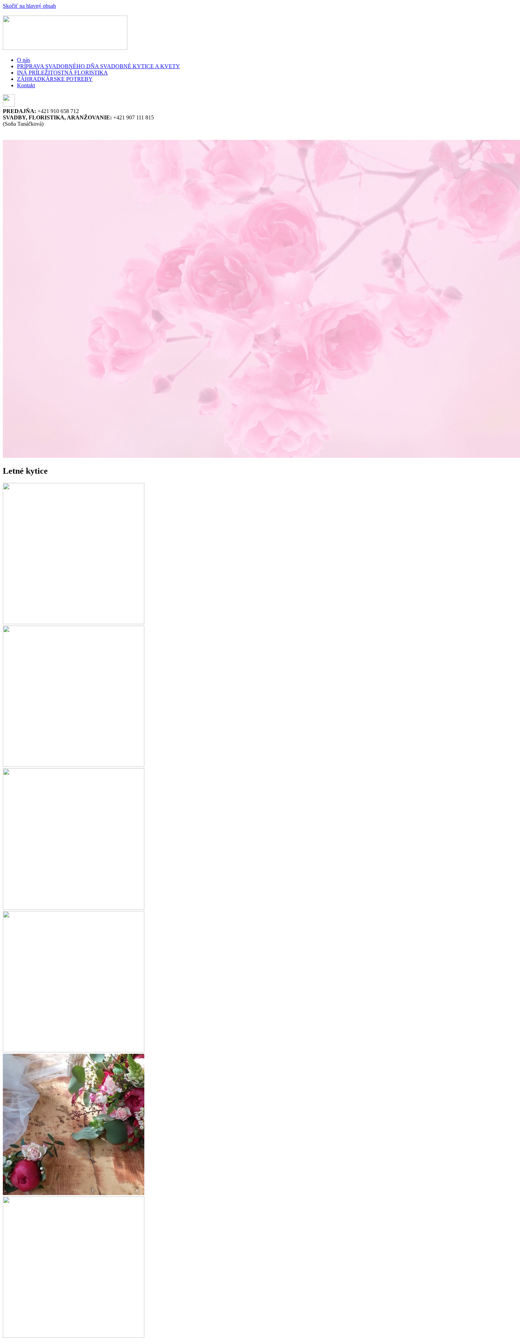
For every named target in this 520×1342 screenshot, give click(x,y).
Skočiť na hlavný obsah (29, 6)
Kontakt (26, 85)
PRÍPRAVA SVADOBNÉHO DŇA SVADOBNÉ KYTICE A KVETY (98, 66)
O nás (23, 60)
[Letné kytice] (73, 622)
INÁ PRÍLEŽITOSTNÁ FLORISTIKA (62, 73)
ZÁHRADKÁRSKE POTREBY (55, 79)
